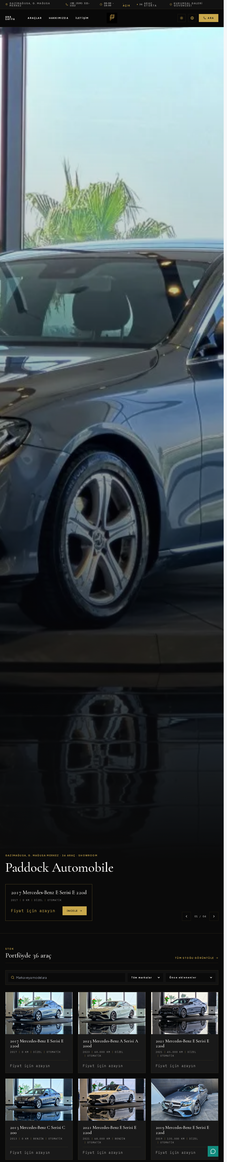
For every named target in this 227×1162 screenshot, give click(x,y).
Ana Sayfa (10, 18)
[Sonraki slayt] (213, 916)
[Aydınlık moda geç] (182, 18)
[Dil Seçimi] (192, 18)
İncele (72, 910)
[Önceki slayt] (186, 916)
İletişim (82, 18)
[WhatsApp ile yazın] (213, 1151)
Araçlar (35, 18)
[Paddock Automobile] (111, 18)
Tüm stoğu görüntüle (194, 958)
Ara (211, 18)
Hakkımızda (58, 18)
